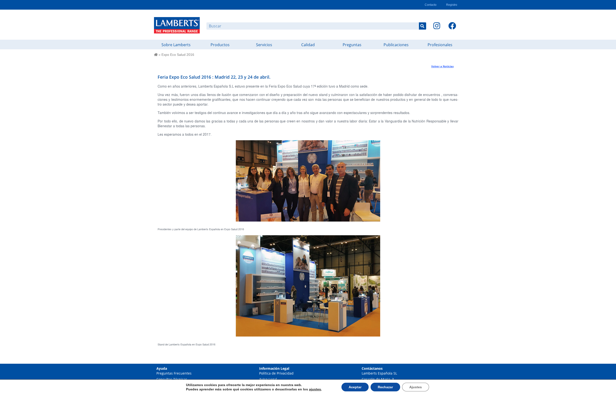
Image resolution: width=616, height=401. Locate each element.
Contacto (430, 4)
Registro (451, 4)
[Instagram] (436, 25)
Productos (220, 44)
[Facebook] (452, 25)
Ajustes (415, 387)
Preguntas (352, 44)
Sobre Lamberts (176, 44)
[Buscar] (422, 26)
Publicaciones (396, 44)
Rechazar (385, 387)
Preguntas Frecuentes (174, 373)
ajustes (315, 389)
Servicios (264, 44)
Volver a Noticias (442, 66)
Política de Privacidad (276, 373)
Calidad (308, 44)
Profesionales (440, 44)
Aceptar (355, 387)
